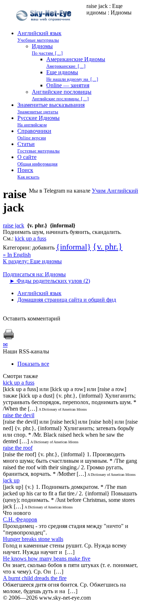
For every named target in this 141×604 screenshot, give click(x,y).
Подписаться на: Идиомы (34, 274)
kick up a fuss (30, 238)
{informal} (73, 246)
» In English (17, 255)
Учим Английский (115, 191)
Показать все (33, 364)
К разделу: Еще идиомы (32, 261)
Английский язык (39, 293)
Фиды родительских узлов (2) (49, 281)
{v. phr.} (108, 246)
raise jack (13, 225)
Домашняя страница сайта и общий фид (66, 300)
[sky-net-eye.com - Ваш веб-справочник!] (44, 27)
